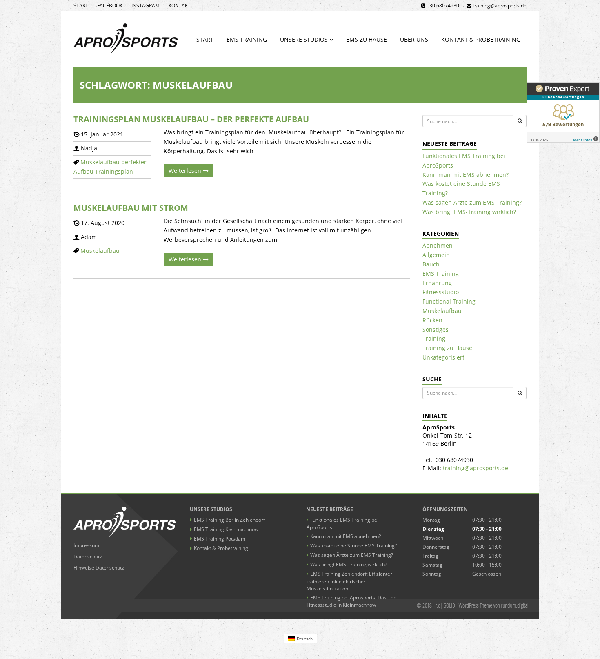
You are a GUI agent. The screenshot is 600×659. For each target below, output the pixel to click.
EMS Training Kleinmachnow (226, 529)
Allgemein (436, 255)
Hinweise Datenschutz (98, 567)
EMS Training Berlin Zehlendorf (229, 519)
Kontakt (180, 5)
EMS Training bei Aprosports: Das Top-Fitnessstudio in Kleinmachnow (352, 601)
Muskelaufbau (100, 162)
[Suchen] (520, 121)
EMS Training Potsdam (219, 538)
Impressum (86, 545)
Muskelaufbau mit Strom (130, 207)
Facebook (109, 5)
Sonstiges (435, 329)
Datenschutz (87, 556)
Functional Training (449, 301)
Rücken (432, 320)
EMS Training (247, 39)
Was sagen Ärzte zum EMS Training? (472, 202)
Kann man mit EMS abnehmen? (465, 175)
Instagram (145, 5)
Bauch (431, 264)
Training (433, 338)
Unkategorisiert (443, 357)
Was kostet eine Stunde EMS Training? (353, 545)
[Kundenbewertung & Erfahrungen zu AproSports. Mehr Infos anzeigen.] (563, 112)
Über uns (414, 39)
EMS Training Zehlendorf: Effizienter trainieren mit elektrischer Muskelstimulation (349, 581)
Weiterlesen (186, 170)
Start (80, 5)
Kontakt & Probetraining (480, 39)
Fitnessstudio (440, 292)
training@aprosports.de (475, 468)
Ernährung (437, 283)
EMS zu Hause (366, 39)
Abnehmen (437, 245)
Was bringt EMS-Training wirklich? (469, 212)
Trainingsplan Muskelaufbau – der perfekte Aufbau (191, 119)
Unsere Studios (304, 39)
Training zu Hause (447, 348)
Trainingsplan (114, 171)
